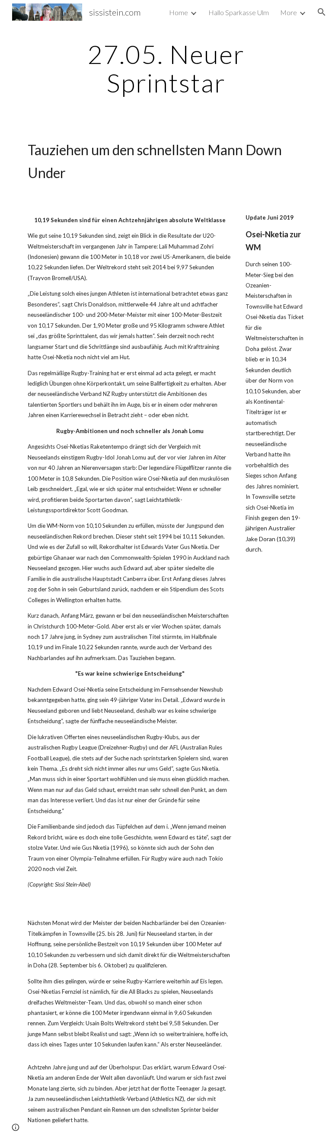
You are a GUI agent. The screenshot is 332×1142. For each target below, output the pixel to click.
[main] (166, 68)
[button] (321, 12)
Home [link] (178, 12)
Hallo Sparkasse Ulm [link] (238, 12)
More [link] (288, 12)
